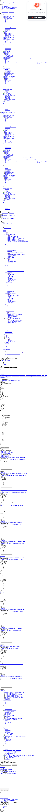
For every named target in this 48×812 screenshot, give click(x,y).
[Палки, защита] (9, 44)
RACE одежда (10, 267)
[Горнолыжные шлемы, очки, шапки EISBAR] (9, 38)
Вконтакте (6, 362)
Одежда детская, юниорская (13, 295)
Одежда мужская (10, 274)
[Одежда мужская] (9, 57)
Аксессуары (17, 380)
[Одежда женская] (9, 67)
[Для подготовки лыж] (9, 93)
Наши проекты (10, 340)
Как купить (7, 329)
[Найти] (0, 5)
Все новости (2, 767)
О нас (6, 336)
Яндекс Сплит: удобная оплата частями (8, 773)
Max (5, 364)
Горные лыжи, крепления (12, 236)
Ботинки (9, 246)
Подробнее (2, 472)
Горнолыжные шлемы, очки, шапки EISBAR (16, 254)
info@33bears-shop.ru (6, 360)
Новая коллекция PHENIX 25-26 (6, 769)
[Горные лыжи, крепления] (9, 16)
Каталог (6, 233)
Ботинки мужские (4, 380)
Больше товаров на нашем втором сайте (8, 771)
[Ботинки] (9, 31)
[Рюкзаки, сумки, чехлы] (9, 88)
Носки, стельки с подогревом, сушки (14, 320)
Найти (2, 810)
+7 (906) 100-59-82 (4, 6)
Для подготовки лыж (11, 313)
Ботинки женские (11, 380)
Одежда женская (10, 284)
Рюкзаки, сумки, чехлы (12, 306)
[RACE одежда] (9, 51)
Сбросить (7, 448)
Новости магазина (5, 763)
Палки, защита (10, 260)
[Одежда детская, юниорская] (9, 76)
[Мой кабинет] (0, 13)
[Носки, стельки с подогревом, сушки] (9, 102)
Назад (6, 232)
